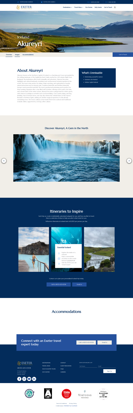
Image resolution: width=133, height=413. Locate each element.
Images (17, 54)
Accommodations (28, 54)
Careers (63, 372)
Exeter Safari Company (26, 2)
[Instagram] (24, 379)
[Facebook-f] (19, 379)
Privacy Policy (73, 403)
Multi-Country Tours (49, 369)
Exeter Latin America (49, 2)
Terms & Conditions (61, 403)
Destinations (67, 7)
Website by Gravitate (70, 406)
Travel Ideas (78, 7)
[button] (115, 7)
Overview (9, 54)
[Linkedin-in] (34, 379)
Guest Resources (65, 366)
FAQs (62, 369)
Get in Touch (108, 7)
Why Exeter (98, 7)
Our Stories (88, 7)
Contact (63, 362)
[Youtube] (29, 379)
